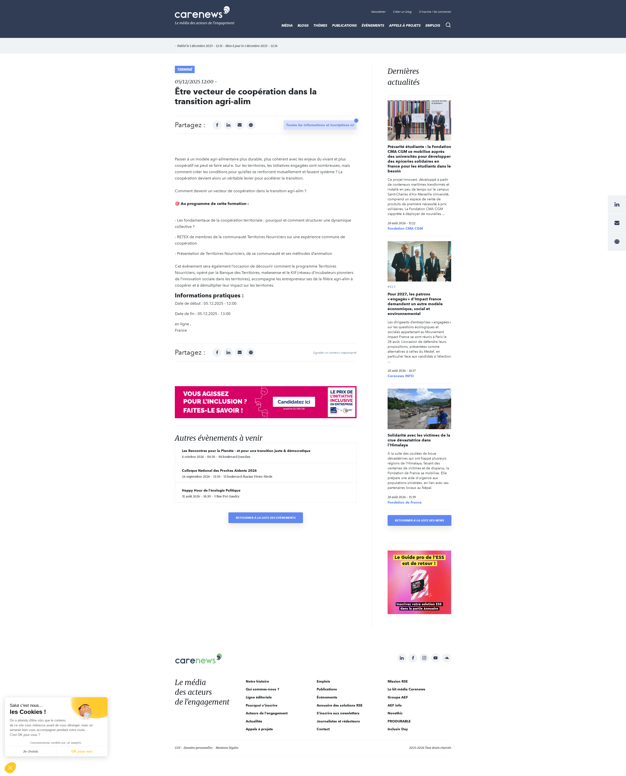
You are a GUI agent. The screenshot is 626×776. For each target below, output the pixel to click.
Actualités (254, 721)
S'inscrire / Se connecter (435, 11)
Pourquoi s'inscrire (261, 705)
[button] (10, 768)
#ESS (392, 286)
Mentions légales (227, 748)
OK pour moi (81, 751)
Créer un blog (402, 11)
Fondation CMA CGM (405, 228)
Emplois (432, 25)
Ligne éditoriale (259, 697)
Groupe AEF (398, 697)
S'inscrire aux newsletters (338, 713)
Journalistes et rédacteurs (338, 721)
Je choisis (30, 751)
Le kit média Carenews (406, 689)
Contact (323, 729)
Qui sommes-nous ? (262, 689)
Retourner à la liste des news (419, 520)
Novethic (395, 713)
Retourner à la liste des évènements (266, 517)
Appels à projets (405, 25)
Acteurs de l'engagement (267, 713)
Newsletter (378, 11)
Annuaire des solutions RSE (340, 705)
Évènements (373, 25)
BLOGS (303, 25)
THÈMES (320, 25)
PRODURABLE (399, 721)
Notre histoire (257, 681)
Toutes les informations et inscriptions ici (320, 125)
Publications (344, 25)
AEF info (395, 705)
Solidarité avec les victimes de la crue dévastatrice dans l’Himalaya (419, 440)
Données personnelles (198, 748)
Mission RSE (398, 681)
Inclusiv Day (398, 729)
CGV (177, 748)
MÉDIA (287, 25)
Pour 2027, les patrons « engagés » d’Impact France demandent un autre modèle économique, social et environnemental (415, 304)
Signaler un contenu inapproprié (335, 352)
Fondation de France (405, 502)
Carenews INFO (401, 376)
